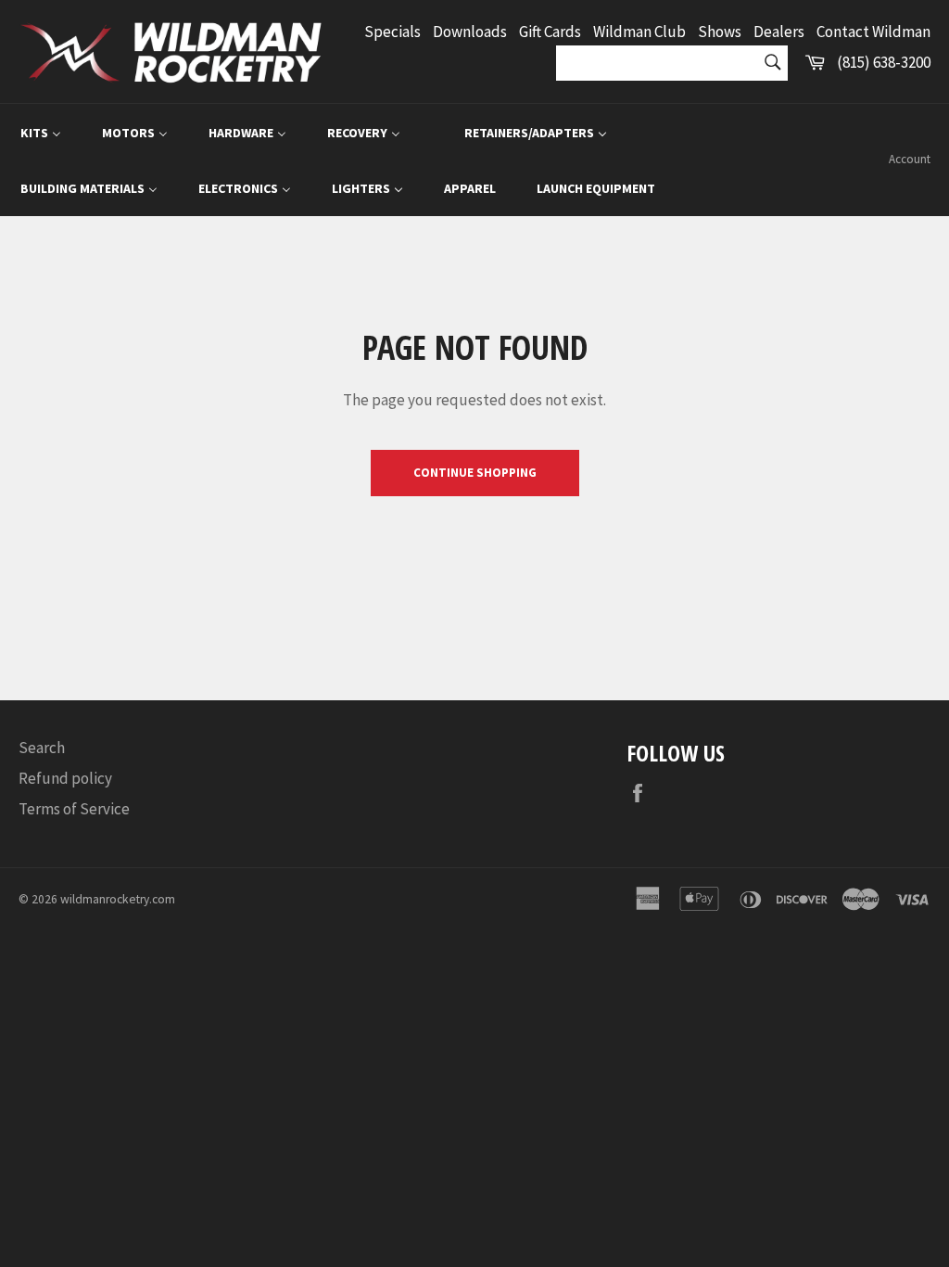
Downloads (470, 31)
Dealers (778, 31)
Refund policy (65, 778)
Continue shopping (475, 472)
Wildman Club (639, 31)
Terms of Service (74, 809)
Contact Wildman (873, 31)
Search (42, 747)
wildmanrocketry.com (117, 899)
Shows (719, 31)
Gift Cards (550, 31)
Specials (392, 31)
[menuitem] (41, 132)
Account (909, 159)
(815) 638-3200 (883, 62)
